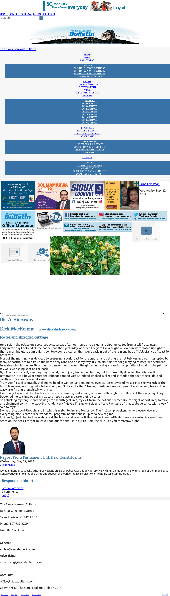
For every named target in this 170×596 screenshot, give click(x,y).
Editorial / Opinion (87, 84)
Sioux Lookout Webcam (87, 133)
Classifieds (87, 128)
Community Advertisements (90, 147)
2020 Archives (89, 120)
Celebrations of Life (87, 92)
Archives (87, 95)
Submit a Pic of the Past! (89, 174)
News (87, 57)
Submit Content (89, 168)
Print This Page (149, 184)
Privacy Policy (14, 595)
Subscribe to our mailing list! (89, 171)
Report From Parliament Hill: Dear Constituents (41, 457)
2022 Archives (89, 114)
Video (87, 90)
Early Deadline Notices (89, 144)
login (37, 14)
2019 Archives (89, 123)
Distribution (89, 152)
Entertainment (87, 87)
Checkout (48, 14)
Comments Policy (36, 595)
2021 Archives (89, 117)
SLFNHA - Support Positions (89, 68)
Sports (87, 81)
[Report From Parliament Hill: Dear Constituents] (14, 453)
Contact (15, 14)
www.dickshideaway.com (57, 329)
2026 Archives (89, 103)
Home (4, 14)
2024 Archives (89, 109)
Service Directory (87, 131)
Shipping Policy (25, 595)
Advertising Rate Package (89, 149)
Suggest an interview (89, 165)
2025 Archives (89, 106)
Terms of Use (4, 595)
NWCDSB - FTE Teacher (89, 76)
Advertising (87, 136)
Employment (87, 60)
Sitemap (26, 14)
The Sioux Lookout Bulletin (18, 49)
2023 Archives (89, 111)
